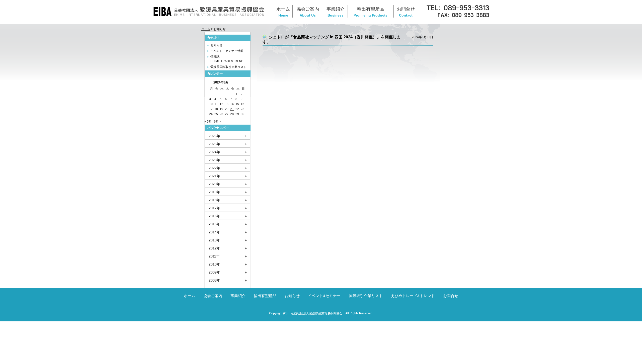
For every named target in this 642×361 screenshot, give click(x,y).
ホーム (205, 29)
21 (232, 109)
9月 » (217, 121)
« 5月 (208, 121)
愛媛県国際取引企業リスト (228, 67)
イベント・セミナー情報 (227, 51)
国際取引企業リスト (366, 296)
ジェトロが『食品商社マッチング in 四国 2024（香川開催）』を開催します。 (332, 39)
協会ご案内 (212, 296)
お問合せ (450, 296)
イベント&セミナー (324, 296)
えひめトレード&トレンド (413, 296)
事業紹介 (238, 296)
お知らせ (216, 45)
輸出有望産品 (265, 296)
